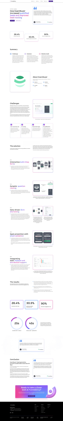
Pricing (35, 411)
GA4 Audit (42, 411)
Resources (49, 406)
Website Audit (42, 407)
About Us (36, 407)
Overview (42, 406)
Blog (48, 407)
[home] (13, 1)
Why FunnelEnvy (36, 406)
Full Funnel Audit (43, 408)
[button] (33, 1)
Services (36, 408)
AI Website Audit (43, 412)
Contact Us (51, 417)
